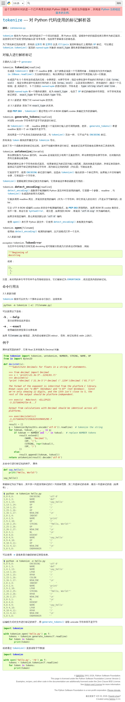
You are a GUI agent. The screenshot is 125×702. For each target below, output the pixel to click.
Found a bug (114, 696)
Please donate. (114, 690)
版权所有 (80, 676)
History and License (93, 684)
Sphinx (112, 699)
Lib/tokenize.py (18, 28)
